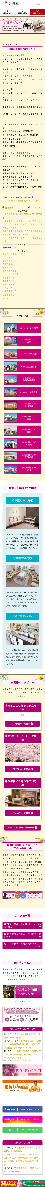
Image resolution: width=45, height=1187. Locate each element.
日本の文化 (7, 264)
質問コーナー (8, 284)
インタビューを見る (21, 723)
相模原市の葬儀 (9, 271)
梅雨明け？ (10, 207)
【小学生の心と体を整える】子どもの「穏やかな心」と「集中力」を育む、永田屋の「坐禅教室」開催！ (22, 224)
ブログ (5, 301)
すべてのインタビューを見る (21, 827)
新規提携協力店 (9, 291)
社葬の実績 (7, 257)
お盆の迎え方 (36, 207)
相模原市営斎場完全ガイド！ (15, 234)
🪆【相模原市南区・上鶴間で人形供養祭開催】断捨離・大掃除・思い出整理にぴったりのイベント (22, 1044)
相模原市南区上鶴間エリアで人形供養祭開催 (22, 231)
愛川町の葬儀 (8, 260)
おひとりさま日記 (10, 274)
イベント (6, 298)
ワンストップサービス (12, 254)
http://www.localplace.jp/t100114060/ (21, 200)
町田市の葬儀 (8, 277)
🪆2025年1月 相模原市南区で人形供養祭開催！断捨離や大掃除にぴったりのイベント (22, 1054)
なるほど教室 (8, 294)
